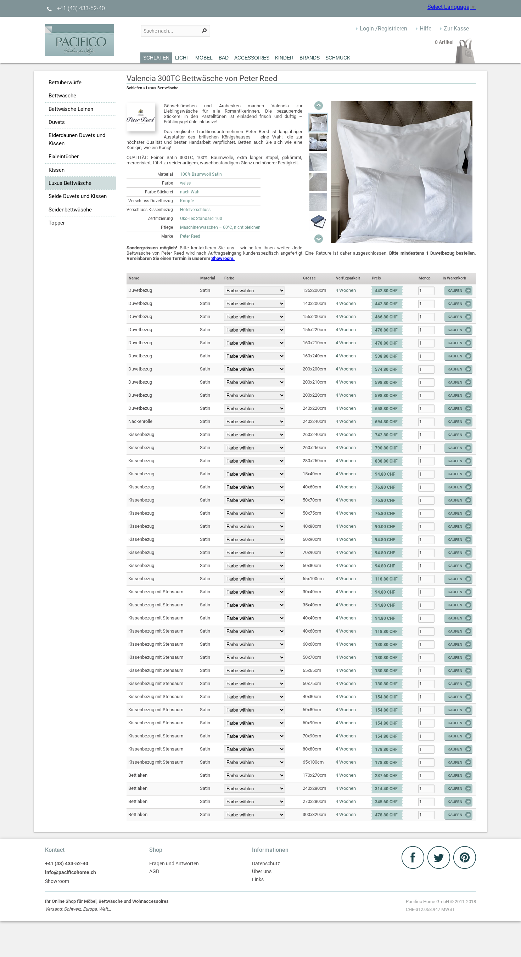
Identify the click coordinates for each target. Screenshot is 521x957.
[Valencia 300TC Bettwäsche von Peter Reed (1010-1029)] (318, 122)
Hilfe (425, 28)
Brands (309, 58)
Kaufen (455, 291)
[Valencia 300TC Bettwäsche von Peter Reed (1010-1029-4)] (318, 202)
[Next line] (318, 238)
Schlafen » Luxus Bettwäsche (152, 88)
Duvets (57, 122)
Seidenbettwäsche (70, 209)
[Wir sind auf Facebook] (414, 866)
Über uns (261, 871)
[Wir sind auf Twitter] (439, 866)
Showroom (57, 881)
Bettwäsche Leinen (71, 109)
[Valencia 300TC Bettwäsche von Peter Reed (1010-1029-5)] (318, 222)
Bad (224, 58)
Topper (57, 223)
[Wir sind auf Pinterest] (464, 866)
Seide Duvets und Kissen (78, 196)
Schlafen (156, 58)
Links (258, 880)
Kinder (284, 58)
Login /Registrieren (383, 28)
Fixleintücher (64, 156)
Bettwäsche (62, 95)
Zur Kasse (456, 28)
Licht (182, 58)
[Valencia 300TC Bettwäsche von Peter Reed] (401, 241)
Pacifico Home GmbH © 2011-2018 (441, 905)
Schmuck (337, 58)
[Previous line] (318, 105)
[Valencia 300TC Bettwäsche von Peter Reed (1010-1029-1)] (318, 142)
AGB (154, 871)
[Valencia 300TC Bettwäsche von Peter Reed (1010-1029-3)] (318, 182)
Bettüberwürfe (65, 82)
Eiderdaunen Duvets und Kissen (77, 139)
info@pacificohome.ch (70, 873)
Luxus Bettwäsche (70, 183)
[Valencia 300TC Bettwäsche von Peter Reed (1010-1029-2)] (318, 162)
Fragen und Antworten (174, 864)
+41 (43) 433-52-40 (80, 8)
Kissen (57, 170)
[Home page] (79, 54)
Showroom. (223, 258)
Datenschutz (266, 864)
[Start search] (204, 31)
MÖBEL (204, 58)
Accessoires (251, 58)
